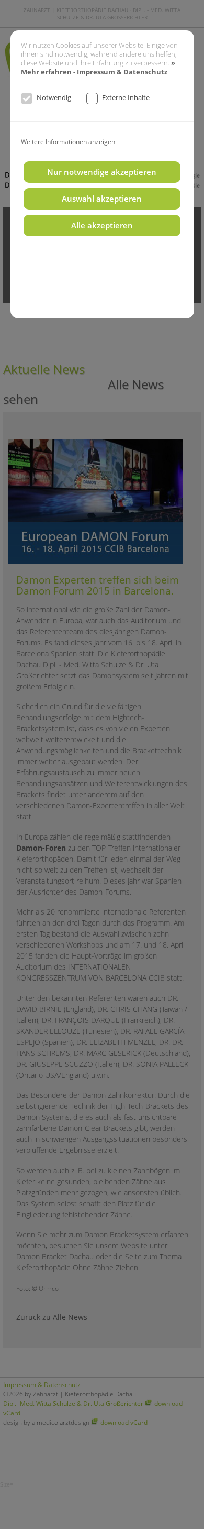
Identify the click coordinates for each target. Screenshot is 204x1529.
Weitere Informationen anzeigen (68, 141)
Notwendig (54, 97)
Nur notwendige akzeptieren (101, 172)
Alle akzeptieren (102, 225)
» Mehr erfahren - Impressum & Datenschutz (98, 67)
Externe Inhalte (126, 97)
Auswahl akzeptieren (102, 198)
